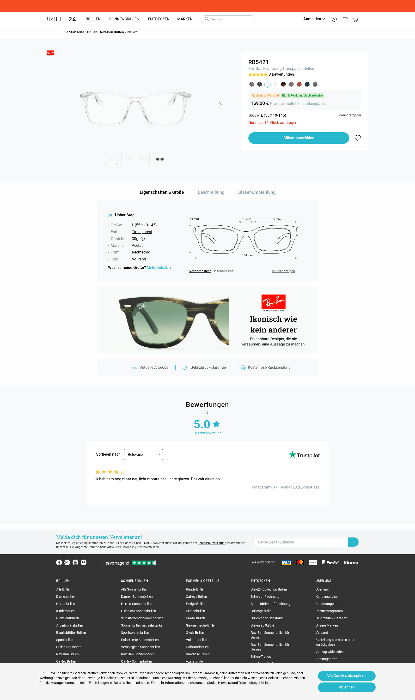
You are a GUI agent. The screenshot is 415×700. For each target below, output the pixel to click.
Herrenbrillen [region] (65, 604)
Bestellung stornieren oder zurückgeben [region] (335, 642)
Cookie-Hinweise (219, 683)
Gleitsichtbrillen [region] (67, 618)
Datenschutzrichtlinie (254, 683)
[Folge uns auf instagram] (67, 562)
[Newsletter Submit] (353, 542)
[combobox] (228, 19)
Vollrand (139, 259)
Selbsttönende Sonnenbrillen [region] (142, 618)
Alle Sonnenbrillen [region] (134, 589)
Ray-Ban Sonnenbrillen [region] (138, 654)
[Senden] (206, 19)
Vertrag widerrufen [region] (330, 652)
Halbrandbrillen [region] (197, 647)
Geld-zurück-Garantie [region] (331, 618)
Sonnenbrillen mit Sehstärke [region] (141, 625)
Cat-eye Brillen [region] (196, 596)
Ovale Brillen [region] (195, 632)
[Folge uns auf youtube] (75, 562)
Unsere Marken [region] (327, 625)
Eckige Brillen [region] (195, 604)
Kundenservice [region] (326, 596)
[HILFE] (334, 19)
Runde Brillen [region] (195, 589)
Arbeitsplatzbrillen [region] (69, 625)
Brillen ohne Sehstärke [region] (267, 618)
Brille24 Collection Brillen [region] (269, 589)
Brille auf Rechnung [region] (265, 596)
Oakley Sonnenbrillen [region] (136, 661)
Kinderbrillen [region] (65, 611)
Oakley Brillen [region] (66, 661)
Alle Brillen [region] (63, 589)
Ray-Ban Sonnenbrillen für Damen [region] (270, 635)
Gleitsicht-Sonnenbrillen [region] (138, 611)
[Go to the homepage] (60, 19)
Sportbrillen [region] (64, 640)
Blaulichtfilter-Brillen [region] (71, 632)
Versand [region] (322, 632)
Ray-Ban (255, 68)
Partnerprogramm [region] (329, 611)
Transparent (292, 68)
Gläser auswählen (298, 138)
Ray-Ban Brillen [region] (67, 654)
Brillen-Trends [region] (261, 656)
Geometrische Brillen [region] (201, 625)
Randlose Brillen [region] (198, 654)
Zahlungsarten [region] (326, 659)
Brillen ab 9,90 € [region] (262, 625)
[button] (220, 105)
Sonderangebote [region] (328, 604)
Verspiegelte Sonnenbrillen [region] (140, 647)
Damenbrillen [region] (66, 596)
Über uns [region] (322, 589)
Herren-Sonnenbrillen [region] (136, 604)
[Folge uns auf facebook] (59, 562)
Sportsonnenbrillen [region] (135, 632)
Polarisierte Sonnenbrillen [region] (140, 640)
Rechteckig (272, 68)
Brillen (309, 68)
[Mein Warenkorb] (355, 19)
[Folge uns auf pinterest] (83, 562)
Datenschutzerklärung (212, 543)
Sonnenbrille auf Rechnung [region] (271, 604)
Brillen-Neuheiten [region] (68, 647)
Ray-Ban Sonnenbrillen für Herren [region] (270, 647)
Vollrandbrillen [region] (196, 640)
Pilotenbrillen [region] (195, 611)
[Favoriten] (345, 19)
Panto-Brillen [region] (195, 618)
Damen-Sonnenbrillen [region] (137, 596)
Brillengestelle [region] (261, 611)
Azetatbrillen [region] (195, 661)
